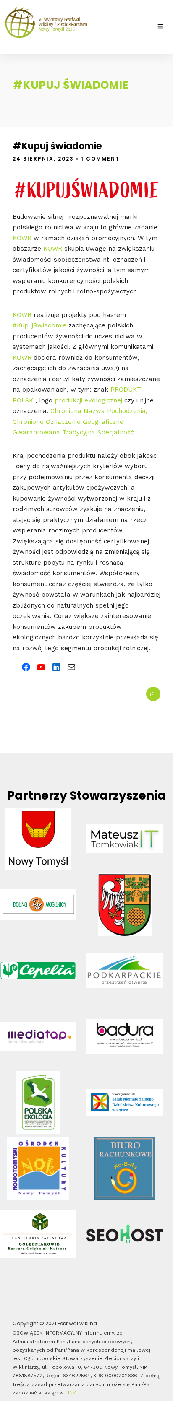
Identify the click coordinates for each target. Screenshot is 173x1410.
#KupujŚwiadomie (39, 325)
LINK (70, 1393)
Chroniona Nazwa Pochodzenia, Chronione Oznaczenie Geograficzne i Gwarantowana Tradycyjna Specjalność (80, 421)
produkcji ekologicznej (88, 400)
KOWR (22, 238)
